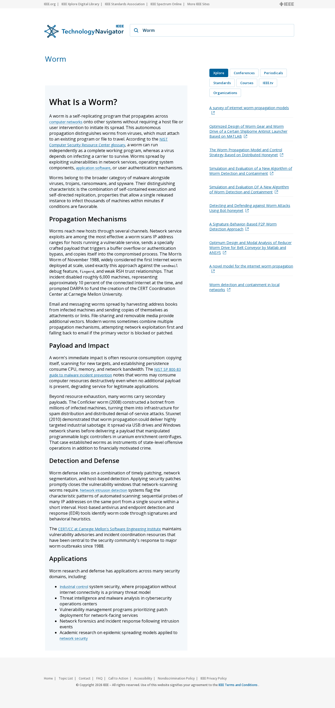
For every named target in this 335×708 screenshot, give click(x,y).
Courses (246, 82)
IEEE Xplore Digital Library (80, 4)
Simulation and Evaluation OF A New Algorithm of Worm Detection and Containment (249, 189)
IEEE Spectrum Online (166, 4)
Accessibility (143, 678)
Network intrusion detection (103, 490)
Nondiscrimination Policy (176, 678)
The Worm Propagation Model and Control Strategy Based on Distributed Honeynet (245, 152)
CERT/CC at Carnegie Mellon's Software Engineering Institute (109, 528)
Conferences (244, 73)
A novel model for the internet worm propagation (251, 266)
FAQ (99, 678)
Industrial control (74, 586)
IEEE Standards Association (125, 4)
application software (93, 167)
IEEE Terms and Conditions (238, 685)
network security (74, 638)
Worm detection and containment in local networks (244, 287)
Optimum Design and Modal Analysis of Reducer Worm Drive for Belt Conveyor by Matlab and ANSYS (250, 247)
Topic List (66, 678)
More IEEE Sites (198, 4)
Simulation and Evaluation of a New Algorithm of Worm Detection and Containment (250, 171)
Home (48, 678)
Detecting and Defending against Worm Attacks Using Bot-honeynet (249, 208)
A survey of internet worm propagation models (249, 107)
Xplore (218, 73)
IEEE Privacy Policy (213, 678)
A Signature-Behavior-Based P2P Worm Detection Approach (243, 226)
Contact (85, 678)
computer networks (65, 121)
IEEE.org (50, 4)
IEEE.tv (268, 82)
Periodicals (273, 73)
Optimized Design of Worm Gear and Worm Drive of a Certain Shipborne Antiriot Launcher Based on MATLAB (248, 131)
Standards (222, 82)
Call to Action (118, 678)
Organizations (225, 92)
